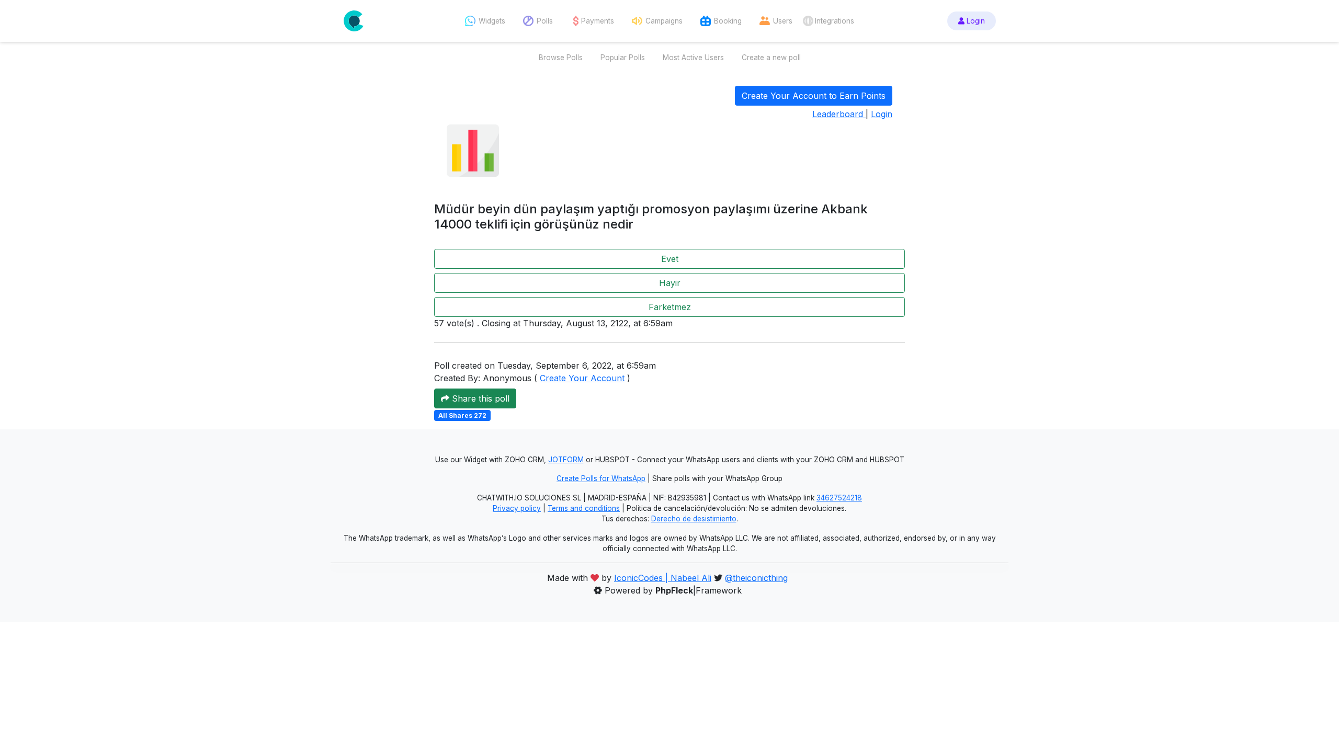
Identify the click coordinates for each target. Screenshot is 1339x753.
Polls (545, 21)
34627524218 (839, 498)
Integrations (834, 21)
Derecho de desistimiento (693, 519)
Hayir (669, 283)
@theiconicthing (756, 578)
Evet (669, 259)
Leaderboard (839, 114)
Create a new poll (771, 57)
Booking (728, 21)
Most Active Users (693, 57)
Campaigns (664, 21)
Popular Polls (622, 57)
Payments (597, 21)
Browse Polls (561, 57)
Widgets (492, 21)
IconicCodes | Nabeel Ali (662, 578)
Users (782, 21)
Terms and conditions (584, 508)
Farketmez (670, 307)
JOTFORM (566, 459)
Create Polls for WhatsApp (601, 478)
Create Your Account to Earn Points (814, 95)
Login (974, 21)
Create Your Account (582, 378)
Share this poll (479, 398)
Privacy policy (517, 508)
